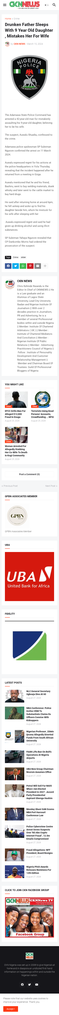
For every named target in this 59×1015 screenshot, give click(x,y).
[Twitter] (15, 266)
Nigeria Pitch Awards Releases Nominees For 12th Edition (38, 869)
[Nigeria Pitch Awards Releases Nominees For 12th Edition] (14, 871)
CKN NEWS (24, 281)
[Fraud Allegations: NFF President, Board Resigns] (14, 854)
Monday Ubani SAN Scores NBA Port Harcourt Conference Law (40, 812)
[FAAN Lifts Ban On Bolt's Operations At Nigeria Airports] (14, 756)
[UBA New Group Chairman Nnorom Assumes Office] (14, 773)
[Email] (37, 266)
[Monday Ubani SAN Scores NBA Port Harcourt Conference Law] (14, 814)
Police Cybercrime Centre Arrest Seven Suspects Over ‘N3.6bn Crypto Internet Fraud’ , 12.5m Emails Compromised (39, 832)
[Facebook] (8, 266)
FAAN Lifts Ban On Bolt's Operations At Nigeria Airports (38, 754)
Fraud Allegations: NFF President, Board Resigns (39, 851)
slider (23, 257)
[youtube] (36, 985)
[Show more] (45, 266)
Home (8, 19)
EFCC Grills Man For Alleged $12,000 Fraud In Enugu (15, 414)
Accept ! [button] (11, 1009)
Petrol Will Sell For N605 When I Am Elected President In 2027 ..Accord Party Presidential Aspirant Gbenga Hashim (40, 792)
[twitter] (29, 985)
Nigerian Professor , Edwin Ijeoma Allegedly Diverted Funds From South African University (40, 736)
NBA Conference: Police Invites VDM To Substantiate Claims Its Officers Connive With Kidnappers (38, 714)
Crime (17, 19)
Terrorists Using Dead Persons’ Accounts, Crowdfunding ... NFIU (42, 414)
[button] (4, 5)
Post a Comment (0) (29, 474)
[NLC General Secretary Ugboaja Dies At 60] (14, 696)
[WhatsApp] (23, 266)
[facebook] (22, 985)
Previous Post (11, 486)
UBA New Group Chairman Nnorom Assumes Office (39, 770)
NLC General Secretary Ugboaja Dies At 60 (38, 693)
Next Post (50, 486)
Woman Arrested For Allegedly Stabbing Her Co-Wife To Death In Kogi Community (16, 451)
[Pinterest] (30, 266)
